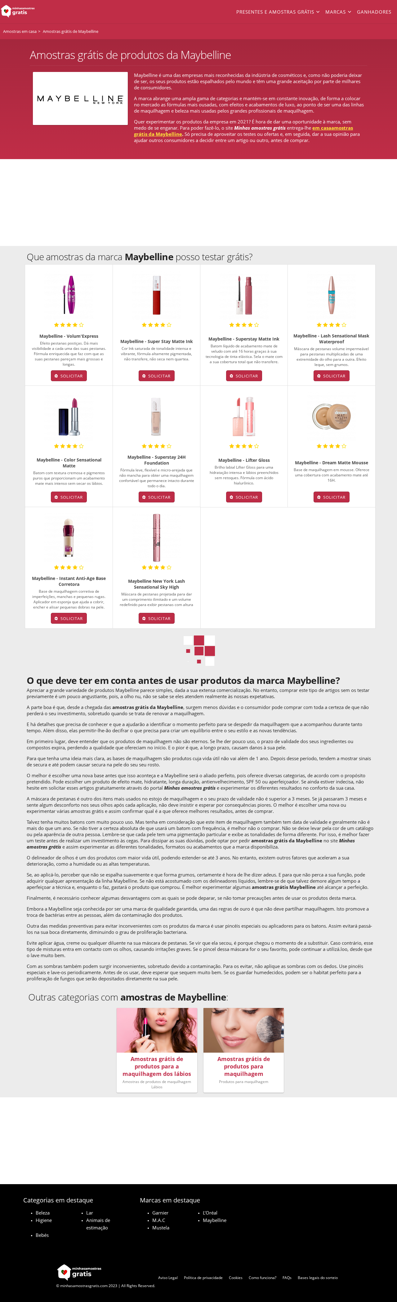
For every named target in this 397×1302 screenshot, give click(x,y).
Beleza (43, 1213)
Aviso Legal (168, 1277)
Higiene (44, 1220)
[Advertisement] (198, 202)
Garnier (160, 1213)
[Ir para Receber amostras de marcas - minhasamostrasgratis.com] (39, 12)
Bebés (42, 1235)
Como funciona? (262, 1277)
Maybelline (214, 1220)
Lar (89, 1213)
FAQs (287, 1277)
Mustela (160, 1227)
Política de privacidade (203, 1277)
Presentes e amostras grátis (275, 12)
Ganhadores (374, 12)
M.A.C (158, 1220)
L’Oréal (210, 1213)
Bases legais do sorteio (318, 1277)
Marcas (335, 12)
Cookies (236, 1277)
